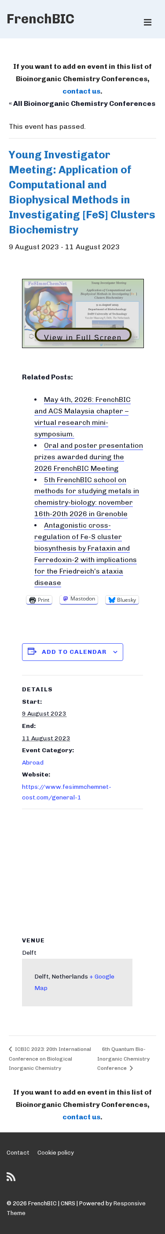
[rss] (12, 1180)
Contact (18, 1152)
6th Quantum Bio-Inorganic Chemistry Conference (123, 1058)
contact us (81, 91)
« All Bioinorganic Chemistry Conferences (82, 103)
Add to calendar (74, 652)
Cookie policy (55, 1152)
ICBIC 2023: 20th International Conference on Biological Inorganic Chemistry (50, 1058)
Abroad (33, 762)
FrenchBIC (40, 19)
